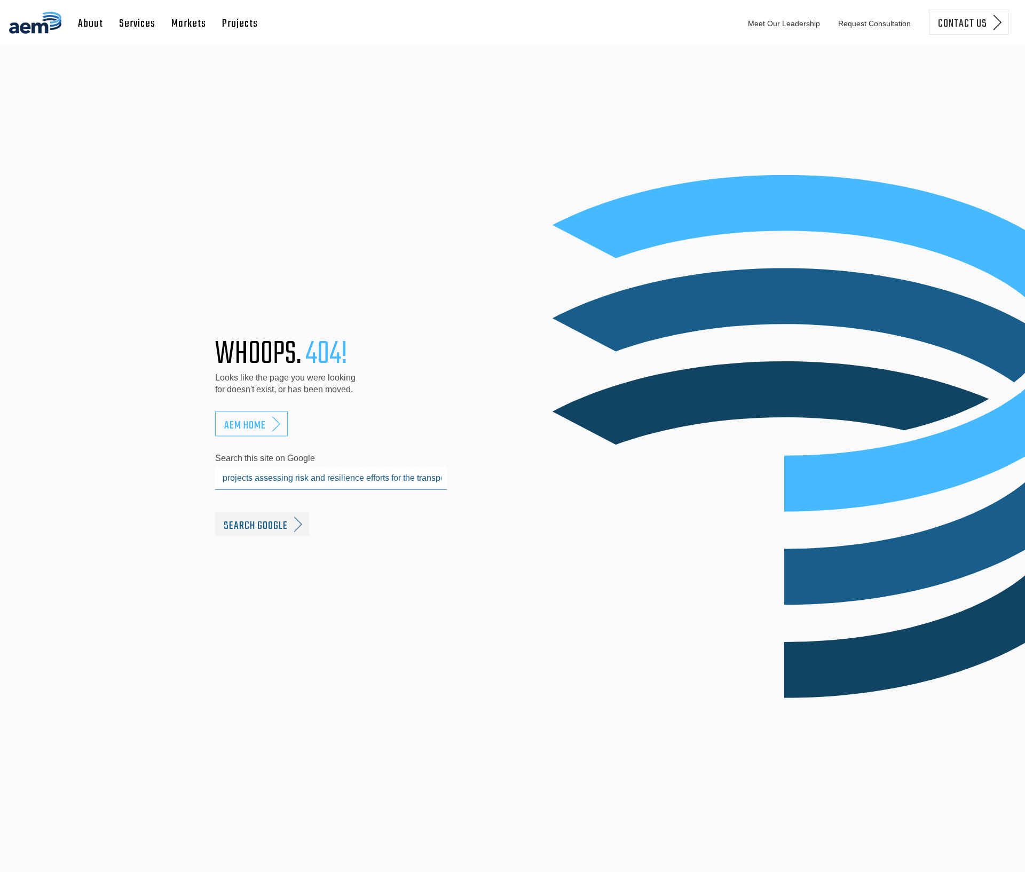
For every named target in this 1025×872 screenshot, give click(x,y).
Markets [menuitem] (188, 24)
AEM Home (245, 425)
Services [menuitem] (137, 24)
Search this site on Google (265, 458)
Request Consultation (874, 23)
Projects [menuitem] (240, 24)
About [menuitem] (90, 24)
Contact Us (962, 24)
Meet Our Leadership (784, 23)
